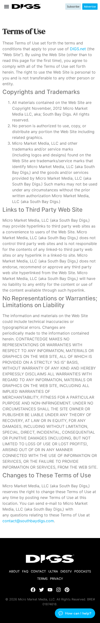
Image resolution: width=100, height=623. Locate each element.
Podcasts (82, 571)
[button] (6, 6)
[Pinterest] (67, 589)
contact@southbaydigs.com (28, 520)
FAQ (25, 571)
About (14, 571)
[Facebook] (33, 589)
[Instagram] (58, 589)
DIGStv (66, 571)
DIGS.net (78, 48)
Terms (42, 579)
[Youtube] (50, 589)
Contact (38, 571)
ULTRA (53, 571)
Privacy (56, 579)
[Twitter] (41, 589)
